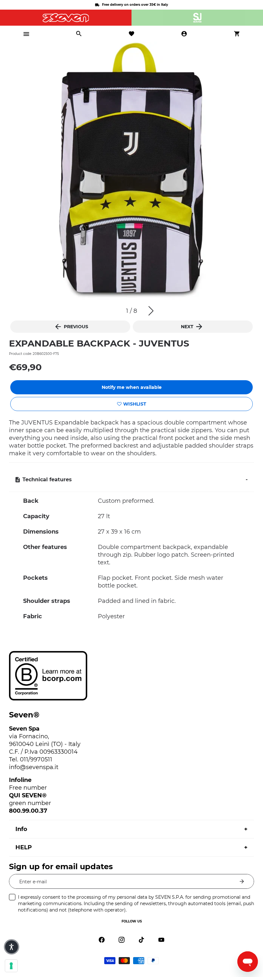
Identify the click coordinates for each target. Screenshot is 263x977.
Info (21, 829)
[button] (151, 311)
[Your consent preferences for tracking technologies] (11, 966)
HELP (23, 847)
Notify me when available (132, 387)
